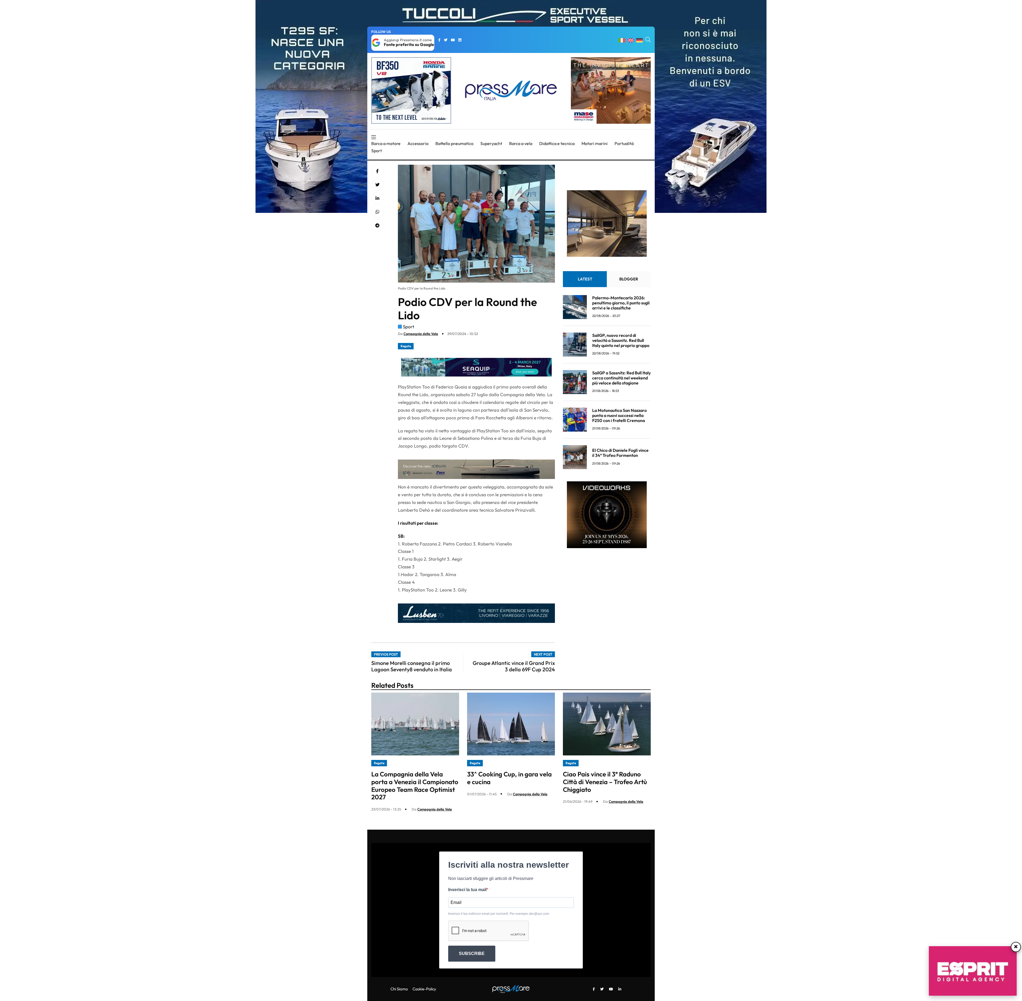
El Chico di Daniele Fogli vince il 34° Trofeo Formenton (620, 453)
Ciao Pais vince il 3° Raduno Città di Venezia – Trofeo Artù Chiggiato (605, 781)
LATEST (585, 279)
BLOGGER (628, 279)
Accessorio (417, 143)
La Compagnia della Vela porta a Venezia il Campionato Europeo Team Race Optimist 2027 (414, 785)
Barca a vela (520, 143)
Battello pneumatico (454, 143)
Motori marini (595, 143)
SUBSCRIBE (472, 953)
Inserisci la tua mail (467, 889)
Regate (406, 346)
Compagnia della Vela (420, 334)
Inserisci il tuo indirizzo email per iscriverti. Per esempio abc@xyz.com (498, 914)
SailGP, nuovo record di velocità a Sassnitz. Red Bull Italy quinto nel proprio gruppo (620, 340)
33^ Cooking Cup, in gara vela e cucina (509, 778)
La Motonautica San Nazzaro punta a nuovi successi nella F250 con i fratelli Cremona (619, 415)
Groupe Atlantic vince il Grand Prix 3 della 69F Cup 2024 (514, 666)
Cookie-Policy (424, 988)
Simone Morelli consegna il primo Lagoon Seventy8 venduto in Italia (411, 666)
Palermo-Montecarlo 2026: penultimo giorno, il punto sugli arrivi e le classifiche (621, 303)
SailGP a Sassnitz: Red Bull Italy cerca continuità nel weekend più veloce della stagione (621, 378)
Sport (376, 150)
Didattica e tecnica (557, 143)
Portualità (624, 143)
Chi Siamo (399, 988)
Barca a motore (386, 143)
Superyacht (491, 143)
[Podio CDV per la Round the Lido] (377, 198)
